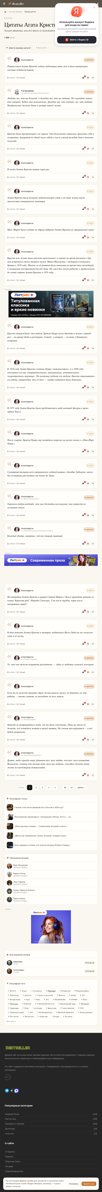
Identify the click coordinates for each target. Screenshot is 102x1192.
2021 (83, 995)
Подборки (27, 1003)
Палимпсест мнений (14, 1124)
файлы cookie (26, 1181)
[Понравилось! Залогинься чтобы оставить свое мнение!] (83, 78)
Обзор (26, 1008)
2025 (31, 1012)
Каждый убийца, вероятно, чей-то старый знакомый (34, 535)
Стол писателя (37, 991)
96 (65, 787)
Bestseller (18, 3)
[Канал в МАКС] (16, 1090)
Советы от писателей (45, 995)
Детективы (10, 1129)
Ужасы (37, 999)
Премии (52, 990)
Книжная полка (12, 1114)
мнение (73, 995)
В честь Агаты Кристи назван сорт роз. (28, 169)
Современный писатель (45, 1003)
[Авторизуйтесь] (88, 78)
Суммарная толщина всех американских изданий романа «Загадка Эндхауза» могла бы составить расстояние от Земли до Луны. (50, 473)
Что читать (68, 1016)
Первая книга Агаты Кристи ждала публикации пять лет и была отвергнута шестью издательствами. (47, 68)
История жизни (15, 999)
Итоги (85, 999)
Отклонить (73, 1184)
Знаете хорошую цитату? (20, 48)
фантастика (52, 1008)
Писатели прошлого (66, 1012)
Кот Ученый (20, 78)
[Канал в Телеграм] (7, 1090)
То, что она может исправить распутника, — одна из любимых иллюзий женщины (50, 664)
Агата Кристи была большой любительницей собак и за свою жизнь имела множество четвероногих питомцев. (46, 199)
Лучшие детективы (86, 1012)
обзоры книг (43, 1016)
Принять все (89, 1184)
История (56, 1016)
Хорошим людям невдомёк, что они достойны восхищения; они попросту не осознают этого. (46, 505)
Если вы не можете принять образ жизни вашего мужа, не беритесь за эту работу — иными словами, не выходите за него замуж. (47, 694)
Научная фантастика (45, 1012)
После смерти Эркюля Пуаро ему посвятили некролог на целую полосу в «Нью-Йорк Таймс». (50, 441)
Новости (62, 995)
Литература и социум (17, 1012)
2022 (82, 1008)
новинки (74, 999)
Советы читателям (68, 1008)
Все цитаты (42, 48)
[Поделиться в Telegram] (93, 78)
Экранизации (14, 1008)
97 (72, 787)
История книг (66, 991)
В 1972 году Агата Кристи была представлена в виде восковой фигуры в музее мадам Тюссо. (47, 409)
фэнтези (13, 990)
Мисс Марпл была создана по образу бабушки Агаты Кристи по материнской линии (50, 229)
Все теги (10, 1021)
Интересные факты (82, 991)
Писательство (60, 999)
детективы (38, 1008)
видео (28, 999)
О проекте (10, 1152)
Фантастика (10, 1119)
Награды (14, 1003)
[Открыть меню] (4, 3)
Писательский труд (67, 1003)
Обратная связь (12, 1161)
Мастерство (29, 1016)
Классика (9, 1133)
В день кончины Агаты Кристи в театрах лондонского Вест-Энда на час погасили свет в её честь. (50, 634)
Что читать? (14, 1016)
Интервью (85, 1003)
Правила (9, 1156)
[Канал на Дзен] (12, 1090)
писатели (28, 995)
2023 (47, 999)
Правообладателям (14, 1171)
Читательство (14, 995)
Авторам (9, 1166)
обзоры (24, 991)
